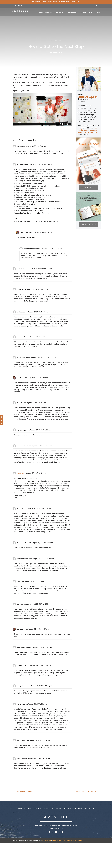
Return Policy (71, 840)
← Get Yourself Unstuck (23, 792)
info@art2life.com (56, 828)
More (98, 12)
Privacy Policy (46, 840)
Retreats (59, 12)
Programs (49, 12)
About (40, 12)
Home (20, 808)
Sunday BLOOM (72, 12)
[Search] (100, 5)
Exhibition (67, 808)
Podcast (83, 12)
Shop (90, 12)
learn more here (91, 132)
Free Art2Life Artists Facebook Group (87, 130)
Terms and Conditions (59, 840)
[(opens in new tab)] (88, 160)
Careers (79, 840)
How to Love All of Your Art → (87, 792)
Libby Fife (20, 473)
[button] (54, 12)
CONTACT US (89, 808)
